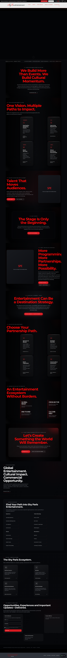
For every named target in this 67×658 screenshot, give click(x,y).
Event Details (49, 655)
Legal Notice (57, 655)
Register (65, 1)
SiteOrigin (12, 656)
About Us (45, 655)
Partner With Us (51, 1)
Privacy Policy (28, 647)
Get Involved (56, 4)
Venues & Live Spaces (49, 4)
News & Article (53, 655)
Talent (29, 4)
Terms (31, 647)
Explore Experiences (44, 1)
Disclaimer (34, 647)
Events (34, 4)
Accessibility (38, 647)
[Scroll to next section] (33, 57)
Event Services (40, 4)
